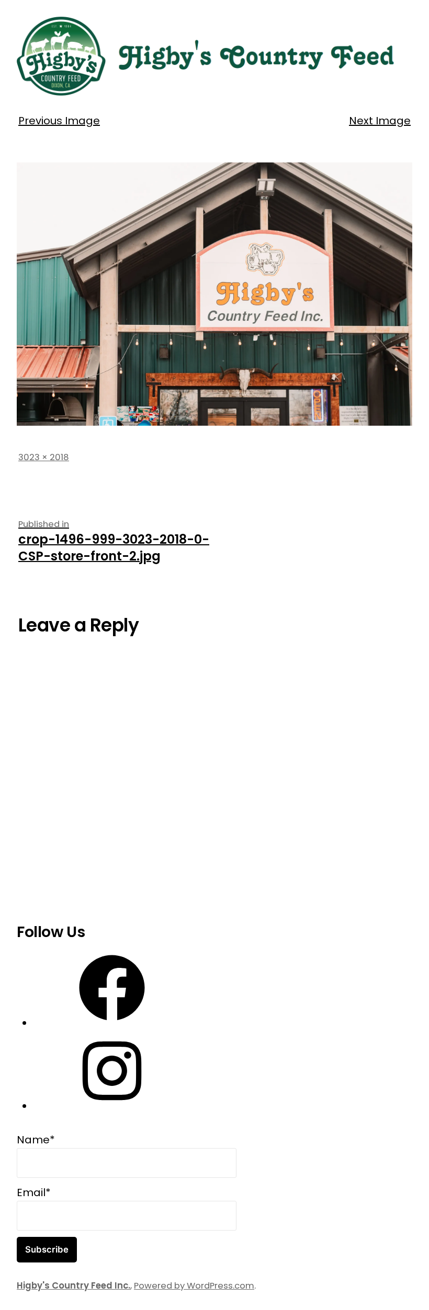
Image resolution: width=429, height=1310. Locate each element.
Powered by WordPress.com (194, 1286)
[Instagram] (111, 1106)
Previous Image (59, 120)
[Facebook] (111, 1023)
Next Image (380, 120)
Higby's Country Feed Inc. (73, 1286)
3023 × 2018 (43, 457)
